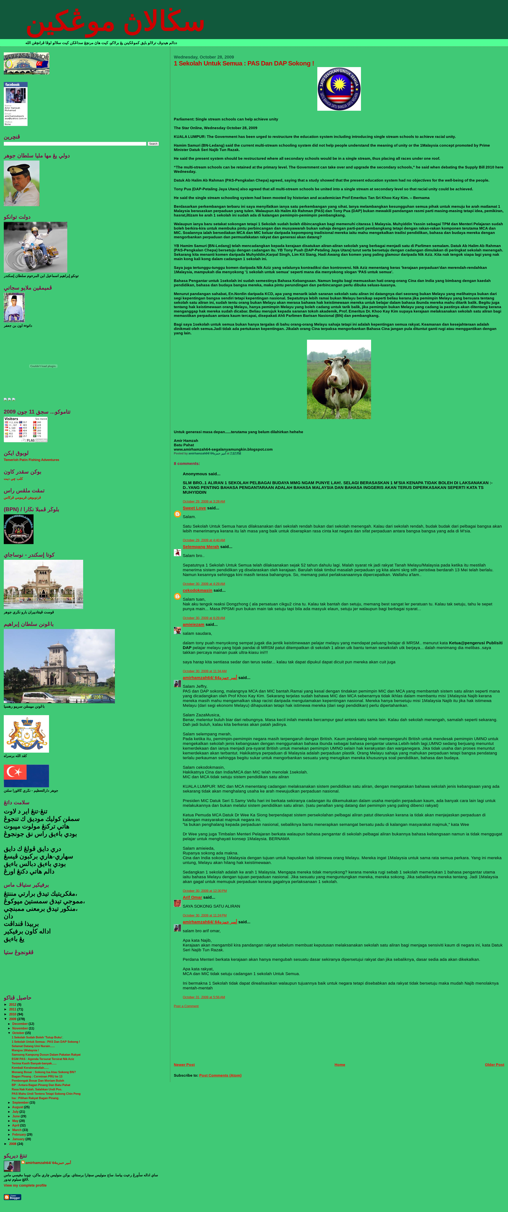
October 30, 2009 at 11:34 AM (205, 671)
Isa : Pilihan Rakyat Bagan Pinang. (35, 1098)
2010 (13, 1014)
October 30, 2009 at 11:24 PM (205, 915)
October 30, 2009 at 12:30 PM (205, 891)
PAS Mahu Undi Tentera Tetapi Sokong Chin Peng (46, 1093)
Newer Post (184, 1065)
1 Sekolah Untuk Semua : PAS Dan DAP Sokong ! (46, 1041)
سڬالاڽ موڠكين (115, 21)
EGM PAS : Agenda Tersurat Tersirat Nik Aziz (43, 1059)
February (19, 1134)
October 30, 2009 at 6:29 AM (204, 618)
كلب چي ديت (13, 479)
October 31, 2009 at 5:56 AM (204, 997)
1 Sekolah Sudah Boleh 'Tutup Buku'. (37, 1037)
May (15, 1121)
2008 (13, 1144)
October (18, 1033)
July (15, 1111)
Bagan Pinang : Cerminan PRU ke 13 (37, 1076)
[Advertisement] (203, 1033)
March (17, 1130)
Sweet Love (194, 508)
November (20, 1028)
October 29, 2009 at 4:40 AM (204, 540)
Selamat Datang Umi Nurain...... (33, 1046)
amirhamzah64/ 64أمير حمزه (210, 677)
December (20, 1023)
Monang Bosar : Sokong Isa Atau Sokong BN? (44, 1072)
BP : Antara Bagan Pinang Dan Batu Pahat (41, 1085)
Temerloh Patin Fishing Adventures (31, 460)
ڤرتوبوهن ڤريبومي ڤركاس (22, 497)
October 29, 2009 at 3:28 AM (204, 501)
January (18, 1139)
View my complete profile (25, 1185)
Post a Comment (186, 1006)
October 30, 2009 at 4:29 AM (204, 584)
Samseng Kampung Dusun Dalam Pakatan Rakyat (46, 1054)
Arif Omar (192, 897)
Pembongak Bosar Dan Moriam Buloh (38, 1080)
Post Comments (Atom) (220, 1075)
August (18, 1107)
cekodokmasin (197, 590)
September (21, 1102)
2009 (13, 1019)
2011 (13, 1009)
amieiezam (193, 624)
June (16, 1116)
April (16, 1125)
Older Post (494, 1065)
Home (340, 1065)
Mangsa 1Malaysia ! (25, 1050)
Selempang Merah (201, 546)
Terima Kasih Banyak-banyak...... (34, 1063)
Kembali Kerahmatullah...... (30, 1067)
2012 (13, 1004)
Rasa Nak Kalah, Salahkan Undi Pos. (37, 1089)
